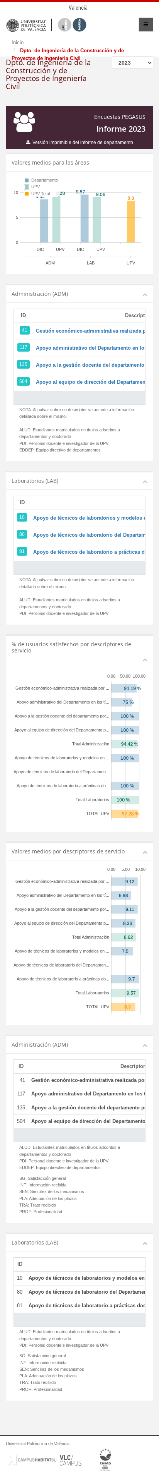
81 (22, 551)
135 (23, 364)
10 (22, 517)
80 (22, 534)
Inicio (18, 42)
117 (23, 347)
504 (23, 381)
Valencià (78, 8)
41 (24, 330)
